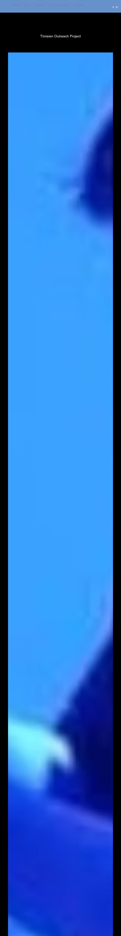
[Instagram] (116, 7)
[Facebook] (113, 7)
